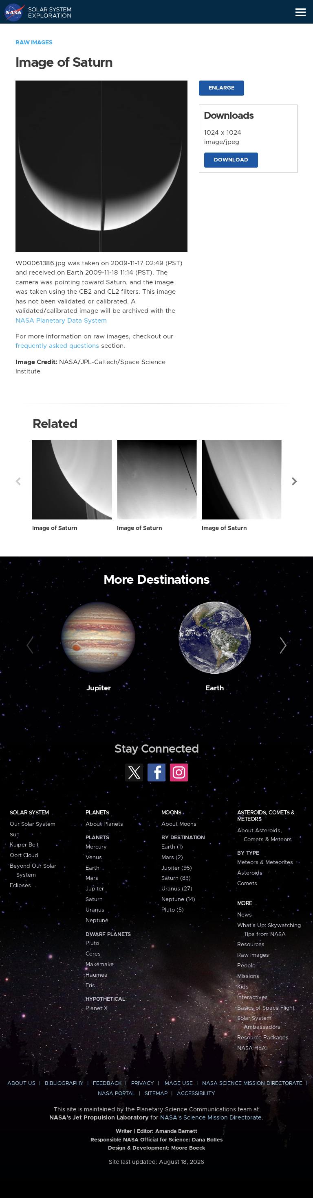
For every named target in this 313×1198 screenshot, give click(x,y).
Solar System (29, 813)
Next (295, 481)
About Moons (178, 824)
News (244, 915)
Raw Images (33, 43)
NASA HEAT (253, 1048)
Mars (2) (172, 857)
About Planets (104, 824)
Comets (247, 883)
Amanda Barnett (176, 1131)
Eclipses (20, 885)
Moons (171, 813)
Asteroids (249, 873)
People (246, 966)
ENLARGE (221, 88)
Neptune (97, 920)
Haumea (97, 975)
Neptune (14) (178, 899)
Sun (15, 835)
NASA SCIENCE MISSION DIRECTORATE (252, 1083)
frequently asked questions (57, 346)
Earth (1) (172, 847)
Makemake (100, 964)
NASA (10, 12)
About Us (21, 1083)
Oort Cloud (24, 855)
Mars (92, 878)
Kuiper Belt (24, 845)
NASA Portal (116, 1093)
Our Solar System (32, 824)
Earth (214, 688)
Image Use (178, 1083)
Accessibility (196, 1093)
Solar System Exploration (45, 12)
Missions (248, 976)
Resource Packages (263, 1038)
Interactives (252, 997)
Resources (251, 944)
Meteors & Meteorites (265, 862)
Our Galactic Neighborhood (45, 31)
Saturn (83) (176, 878)
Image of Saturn (54, 528)
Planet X (97, 1008)
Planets (97, 813)
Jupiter (98, 688)
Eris (90, 986)
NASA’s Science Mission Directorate (211, 1118)
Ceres (93, 954)
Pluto (92, 943)
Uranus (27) (176, 889)
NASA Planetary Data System (61, 321)
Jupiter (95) (176, 868)
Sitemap (156, 1093)
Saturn (94, 899)
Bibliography (64, 1083)
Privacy (142, 1083)
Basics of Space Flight (266, 1008)
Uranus (95, 910)
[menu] (300, 12)
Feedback (107, 1083)
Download (231, 160)
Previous (18, 481)
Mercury (96, 847)
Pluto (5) (172, 910)
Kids (243, 987)
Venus (94, 857)
